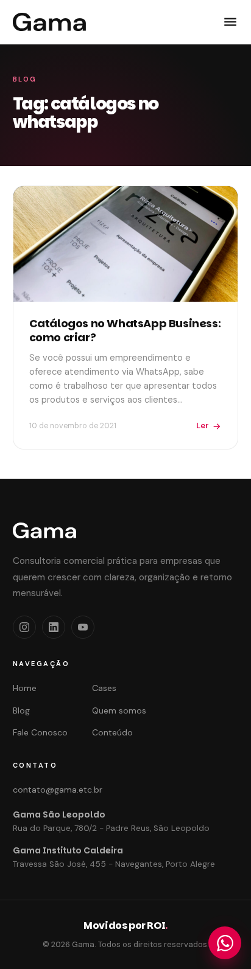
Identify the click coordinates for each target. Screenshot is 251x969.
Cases (104, 687)
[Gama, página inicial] (49, 22)
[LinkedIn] (53, 627)
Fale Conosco (40, 732)
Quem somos (119, 710)
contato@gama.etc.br (57, 789)
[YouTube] (82, 627)
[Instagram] (24, 627)
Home (25, 687)
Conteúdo (112, 732)
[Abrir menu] (230, 22)
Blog (21, 710)
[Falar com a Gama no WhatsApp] (224, 942)
